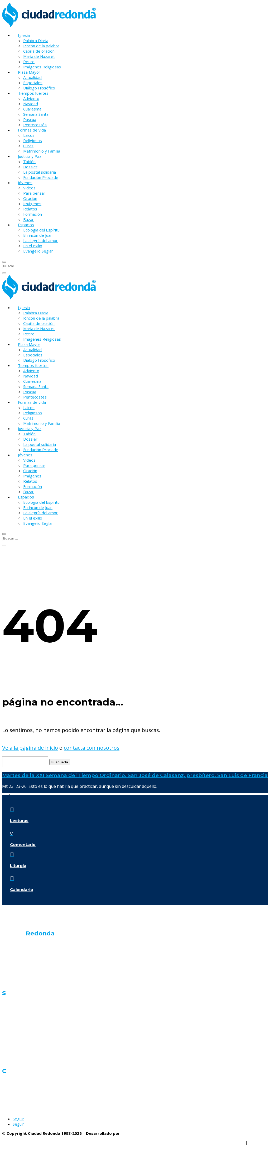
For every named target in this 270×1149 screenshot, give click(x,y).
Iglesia (24, 35)
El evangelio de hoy (20, 954)
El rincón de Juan (37, 235)
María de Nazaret (39, 56)
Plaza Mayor (29, 72)
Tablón (29, 161)
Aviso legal (258, 1142)
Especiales (32, 82)
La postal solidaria (39, 172)
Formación (32, 214)
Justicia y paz (13, 1041)
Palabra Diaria (35, 40)
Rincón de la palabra (41, 45)
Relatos (30, 208)
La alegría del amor (40, 240)
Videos (29, 187)
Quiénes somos (17, 944)
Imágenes (32, 203)
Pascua (29, 119)
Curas (28, 145)
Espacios (26, 224)
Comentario (23, 844)
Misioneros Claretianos (23, 1100)
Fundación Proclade (40, 177)
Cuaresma (32, 109)
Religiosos (32, 140)
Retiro (29, 61)
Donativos (11, 1091)
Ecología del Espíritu (41, 230)
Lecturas (19, 820)
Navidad (30, 103)
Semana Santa (36, 114)
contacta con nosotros (91, 747)
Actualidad (32, 77)
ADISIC (127, 1133)
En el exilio (32, 245)
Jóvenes (25, 182)
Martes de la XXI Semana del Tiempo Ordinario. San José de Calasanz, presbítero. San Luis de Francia (135, 775)
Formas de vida (32, 130)
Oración (30, 198)
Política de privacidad (152, 1142)
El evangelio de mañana (24, 963)
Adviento (31, 98)
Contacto (10, 1082)
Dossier (30, 166)
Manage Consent (229, 1142)
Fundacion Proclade (19, 1109)
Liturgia (18, 865)
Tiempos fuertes (33, 93)
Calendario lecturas (20, 982)
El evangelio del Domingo (25, 973)
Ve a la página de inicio (30, 747)
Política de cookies (192, 1142)
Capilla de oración (39, 51)
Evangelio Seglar (38, 251)
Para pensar (34, 193)
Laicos (29, 135)
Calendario (21, 889)
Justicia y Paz (29, 156)
